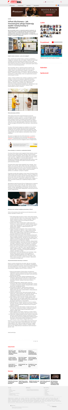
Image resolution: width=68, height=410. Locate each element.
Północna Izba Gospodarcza (28, 402)
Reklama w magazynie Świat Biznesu (33, 390)
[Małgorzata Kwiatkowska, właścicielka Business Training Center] (50, 33)
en (45, 2)
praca (20, 401)
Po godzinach (47, 391)
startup (31, 399)
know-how (51, 398)
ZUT (21, 400)
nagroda (18, 400)
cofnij (37, 341)
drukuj (35, 341)
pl (44, 2)
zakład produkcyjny (50, 400)
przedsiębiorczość (39, 398)
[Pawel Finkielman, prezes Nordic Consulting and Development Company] (59, 30)
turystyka (42, 399)
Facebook (58, 5)
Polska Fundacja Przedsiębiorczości (14, 399)
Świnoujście (23, 399)
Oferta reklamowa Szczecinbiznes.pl (33, 389)
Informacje (12, 5)
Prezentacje (20, 5)
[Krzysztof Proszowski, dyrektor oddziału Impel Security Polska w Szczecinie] (44, 37)
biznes (44, 398)
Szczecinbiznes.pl (15, 2)
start (19, 398)
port (26, 399)
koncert (9, 401)
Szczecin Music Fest (48, 401)
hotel (26, 401)
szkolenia (9, 400)
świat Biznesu (53, 406)
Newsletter (36, 5)
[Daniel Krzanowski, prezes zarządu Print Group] (53, 30)
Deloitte (31, 401)
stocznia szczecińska (11, 402)
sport (28, 399)
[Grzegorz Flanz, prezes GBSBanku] (41, 27)
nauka (49, 399)
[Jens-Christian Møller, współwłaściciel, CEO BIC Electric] (53, 27)
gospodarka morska (36, 402)
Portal (10, 389)
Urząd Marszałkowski (54, 399)
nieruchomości (32, 398)
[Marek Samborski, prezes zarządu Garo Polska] (56, 30)
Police (55, 398)
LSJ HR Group (14, 400)
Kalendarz (46, 393)
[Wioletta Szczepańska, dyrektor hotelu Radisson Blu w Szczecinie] (53, 33)
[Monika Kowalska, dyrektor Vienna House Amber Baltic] (59, 27)
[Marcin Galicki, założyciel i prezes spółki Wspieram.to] (47, 37)
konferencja (44, 400)
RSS (56, 5)
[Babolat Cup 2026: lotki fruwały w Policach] (51, 56)
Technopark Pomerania (38, 401)
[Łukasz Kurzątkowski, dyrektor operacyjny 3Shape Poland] (41, 33)
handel (46, 399)
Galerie (46, 392)
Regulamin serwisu (12, 394)
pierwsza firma (58, 401)
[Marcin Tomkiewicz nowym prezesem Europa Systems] (50, 27)
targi (57, 398)
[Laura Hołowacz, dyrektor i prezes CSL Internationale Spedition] (59, 33)
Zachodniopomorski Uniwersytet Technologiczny (31, 400)
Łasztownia (42, 402)
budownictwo (27, 398)
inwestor (22, 398)
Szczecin (12, 398)
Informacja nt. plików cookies (14, 395)
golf (40, 400)
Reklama (29, 5)
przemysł (47, 398)
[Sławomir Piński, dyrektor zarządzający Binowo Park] (50, 37)
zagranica (38, 399)
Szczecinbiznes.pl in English (49, 395)
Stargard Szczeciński (19, 402)
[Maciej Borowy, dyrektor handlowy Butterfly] (56, 27)
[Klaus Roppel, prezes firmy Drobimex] (44, 30)
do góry (34, 341)
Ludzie (46, 390)
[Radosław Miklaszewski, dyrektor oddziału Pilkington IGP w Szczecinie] (41, 37)
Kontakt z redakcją (12, 390)
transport (53, 401)
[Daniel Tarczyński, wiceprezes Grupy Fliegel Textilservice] (41, 30)
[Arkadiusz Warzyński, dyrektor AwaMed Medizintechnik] (56, 33)
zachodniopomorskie (14, 401)
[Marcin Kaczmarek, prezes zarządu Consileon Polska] (47, 30)
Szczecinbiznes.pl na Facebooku (14, 393)
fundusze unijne (57, 400)
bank (43, 401)
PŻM (28, 401)
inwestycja (16, 398)
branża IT (23, 401)
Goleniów (34, 399)
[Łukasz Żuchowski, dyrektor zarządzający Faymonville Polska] (50, 30)
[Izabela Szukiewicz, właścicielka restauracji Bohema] (44, 33)
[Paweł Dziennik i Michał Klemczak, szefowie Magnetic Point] (47, 33)
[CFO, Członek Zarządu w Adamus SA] (44, 27)
